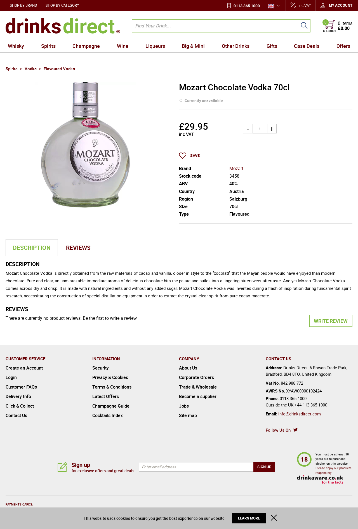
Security (100, 368)
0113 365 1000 (247, 5)
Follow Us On (278, 430)
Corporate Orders (196, 377)
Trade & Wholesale (198, 387)
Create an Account (24, 368)
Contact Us (16, 415)
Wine (122, 46)
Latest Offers (105, 396)
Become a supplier (197, 396)
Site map (188, 415)
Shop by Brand (23, 5)
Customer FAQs (21, 387)
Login (11, 377)
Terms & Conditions (111, 387)
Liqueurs (155, 46)
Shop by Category (62, 5)
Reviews (78, 247)
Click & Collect (20, 406)
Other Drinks (235, 46)
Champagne (86, 46)
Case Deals (306, 46)
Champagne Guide (110, 406)
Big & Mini (193, 46)
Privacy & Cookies (110, 377)
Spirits (48, 46)
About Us (188, 368)
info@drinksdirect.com (299, 414)
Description (32, 247)
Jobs (184, 406)
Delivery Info (18, 396)
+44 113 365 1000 (311, 405)
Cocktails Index (107, 415)
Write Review (331, 321)
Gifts (272, 46)
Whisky (16, 46)
